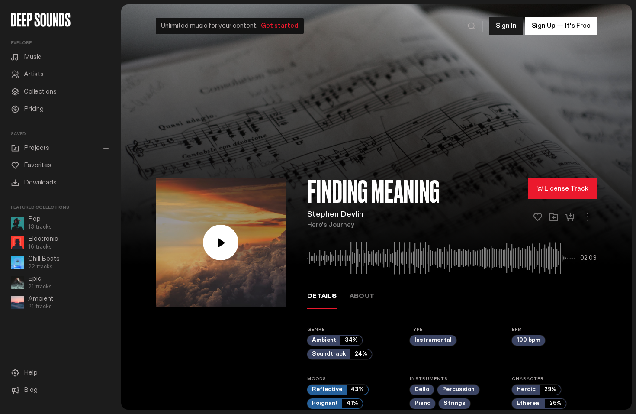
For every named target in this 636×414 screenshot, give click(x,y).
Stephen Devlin (335, 214)
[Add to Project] (554, 217)
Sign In (506, 26)
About (362, 296)
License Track (566, 188)
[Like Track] (538, 217)
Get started (280, 26)
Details (322, 296)
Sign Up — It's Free (561, 26)
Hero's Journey (330, 225)
